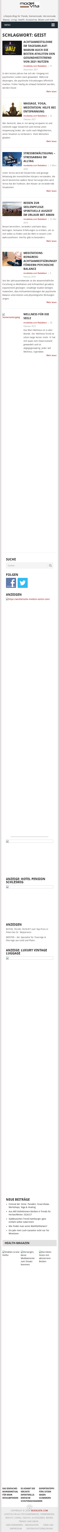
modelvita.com (39, 1510)
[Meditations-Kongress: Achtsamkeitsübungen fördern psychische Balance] (12, 259)
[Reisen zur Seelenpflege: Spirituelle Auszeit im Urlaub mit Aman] (12, 209)
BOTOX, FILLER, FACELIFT (18, 929)
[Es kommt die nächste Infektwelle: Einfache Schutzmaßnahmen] (29, 1368)
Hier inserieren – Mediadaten (22, 1525)
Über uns (48, 1525)
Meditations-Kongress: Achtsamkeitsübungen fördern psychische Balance (40, 261)
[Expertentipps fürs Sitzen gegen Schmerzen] (47, 1368)
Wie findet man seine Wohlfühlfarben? (28, 1226)
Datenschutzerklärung (39, 1528)
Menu (7, 25)
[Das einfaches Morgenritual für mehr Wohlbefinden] (11, 1368)
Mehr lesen (51, 91)
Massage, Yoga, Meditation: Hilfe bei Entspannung (39, 107)
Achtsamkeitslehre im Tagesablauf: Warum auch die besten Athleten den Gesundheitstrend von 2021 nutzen (39, 51)
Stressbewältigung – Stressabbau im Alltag (39, 157)
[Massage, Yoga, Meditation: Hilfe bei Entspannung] (12, 109)
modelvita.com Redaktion (35, 66)
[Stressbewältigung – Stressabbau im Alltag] (12, 159)
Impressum (16, 1528)
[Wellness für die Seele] (12, 430)
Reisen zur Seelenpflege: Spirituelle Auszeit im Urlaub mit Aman (38, 209)
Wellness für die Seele (36, 316)
